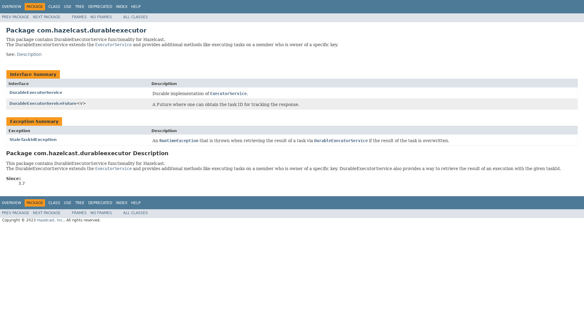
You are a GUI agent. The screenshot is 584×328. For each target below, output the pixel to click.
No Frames (101, 17)
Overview (11, 7)
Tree (80, 7)
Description (29, 54)
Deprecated (100, 7)
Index (121, 7)
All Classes (135, 17)
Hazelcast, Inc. (50, 220)
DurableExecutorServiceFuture (43, 103)
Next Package (47, 17)
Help (136, 7)
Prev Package (15, 17)
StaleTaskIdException (33, 139)
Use (67, 7)
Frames (79, 17)
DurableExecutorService (35, 92)
